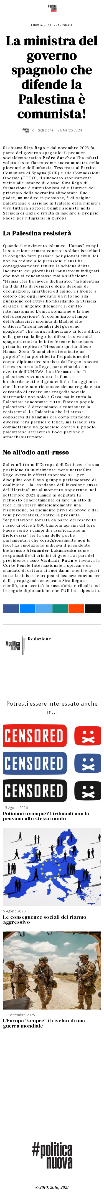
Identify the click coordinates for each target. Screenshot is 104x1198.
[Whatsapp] (60, 608)
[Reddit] (76, 608)
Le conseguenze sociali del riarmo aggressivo (45, 919)
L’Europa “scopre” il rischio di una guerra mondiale (44, 1023)
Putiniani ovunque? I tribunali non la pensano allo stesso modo (46, 816)
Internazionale (60, 25)
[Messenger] (27, 608)
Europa (37, 25)
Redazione (39, 639)
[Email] (93, 608)
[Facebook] (11, 608)
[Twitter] (44, 608)
